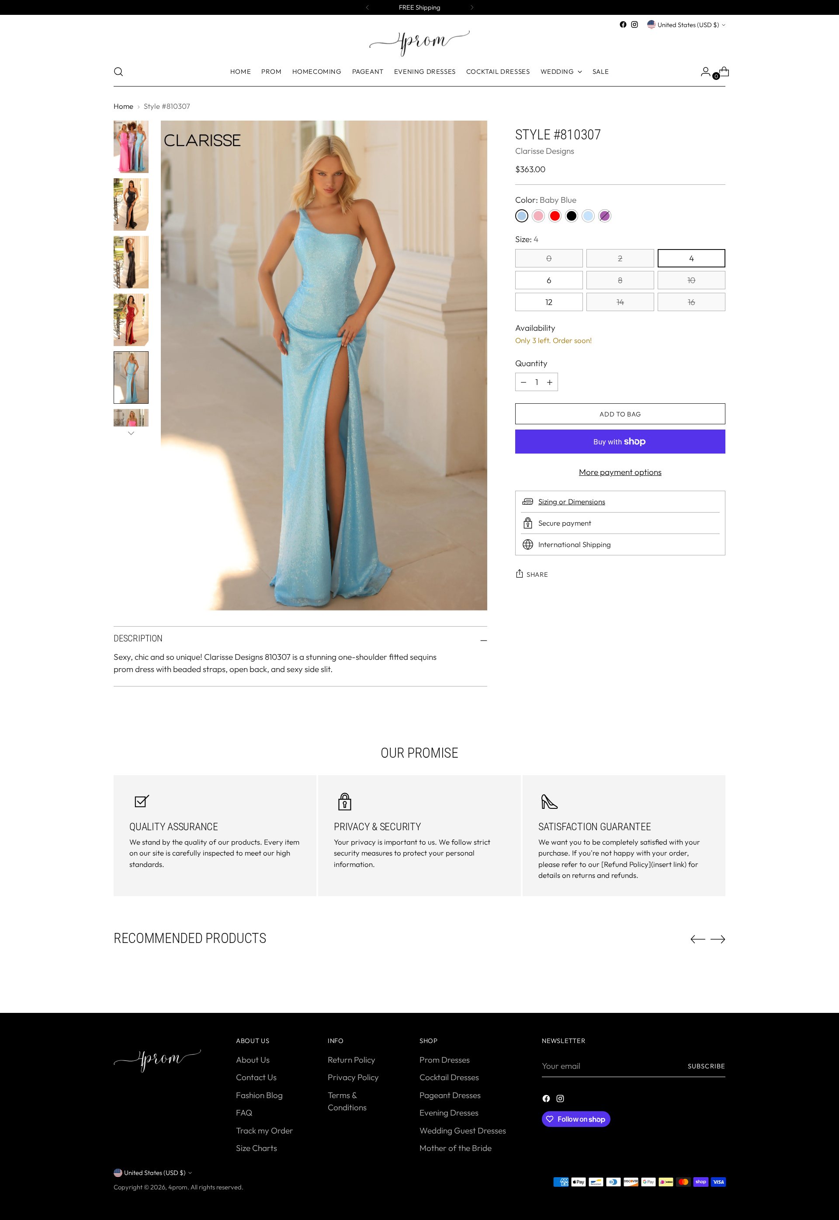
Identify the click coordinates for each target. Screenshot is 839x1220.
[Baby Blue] (521, 215)
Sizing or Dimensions (571, 501)
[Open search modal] (118, 71)
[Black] (571, 215)
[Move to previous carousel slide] (697, 939)
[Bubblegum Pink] (538, 215)
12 (548, 302)
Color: (545, 199)
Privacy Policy (353, 1077)
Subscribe (706, 1066)
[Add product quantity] (523, 382)
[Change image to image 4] (131, 320)
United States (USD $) (688, 25)
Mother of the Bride (456, 1148)
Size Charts (256, 1148)
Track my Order (264, 1130)
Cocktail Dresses (449, 1077)
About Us (253, 1059)
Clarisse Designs (544, 150)
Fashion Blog (259, 1095)
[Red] (555, 215)
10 (691, 280)
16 (691, 302)
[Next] (472, 7)
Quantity (531, 363)
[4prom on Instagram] (634, 24)
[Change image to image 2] (131, 204)
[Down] (131, 433)
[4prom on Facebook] (623, 24)
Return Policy (351, 1059)
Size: (526, 239)
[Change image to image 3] (131, 262)
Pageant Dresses (450, 1095)
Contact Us (256, 1077)
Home (123, 106)
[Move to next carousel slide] (718, 939)
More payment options (620, 472)
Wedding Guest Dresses (463, 1130)
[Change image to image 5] (131, 377)
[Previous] (367, 7)
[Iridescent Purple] (604, 215)
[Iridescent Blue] (588, 215)
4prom (177, 1187)
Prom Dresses (445, 1059)
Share (537, 574)
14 (620, 302)
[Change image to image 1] (131, 147)
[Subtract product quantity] (550, 382)
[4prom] (419, 44)
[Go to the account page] (702, 71)
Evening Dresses (449, 1112)
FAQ (244, 1112)
